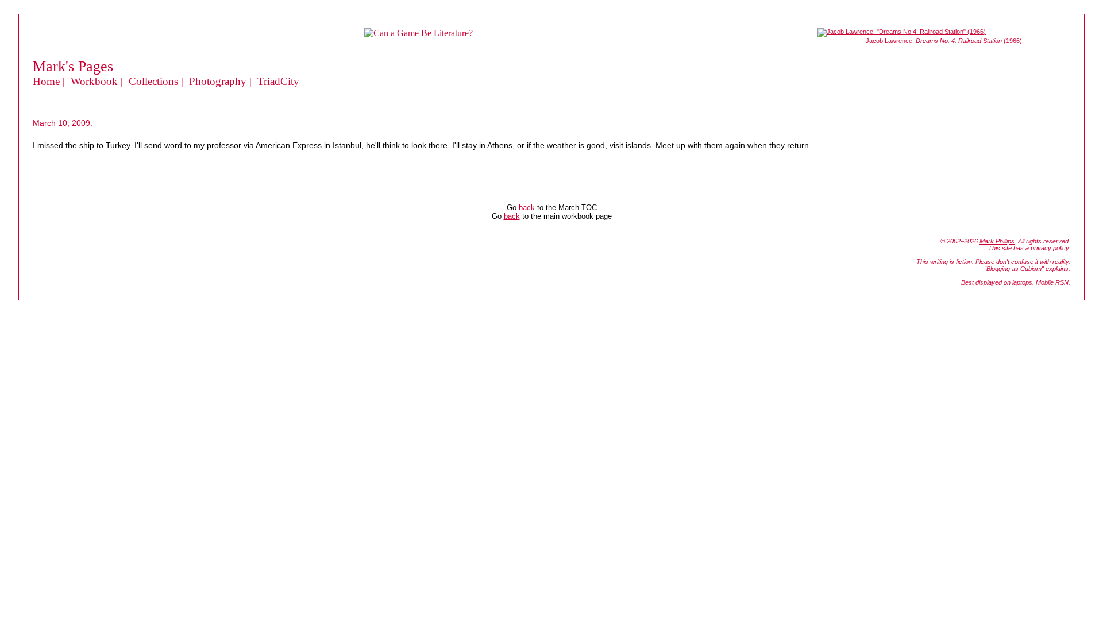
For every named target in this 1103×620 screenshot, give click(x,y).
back (527, 207)
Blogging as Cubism (1014, 268)
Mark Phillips (997, 241)
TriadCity (278, 81)
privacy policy (1050, 248)
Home (46, 81)
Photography (217, 81)
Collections (153, 81)
